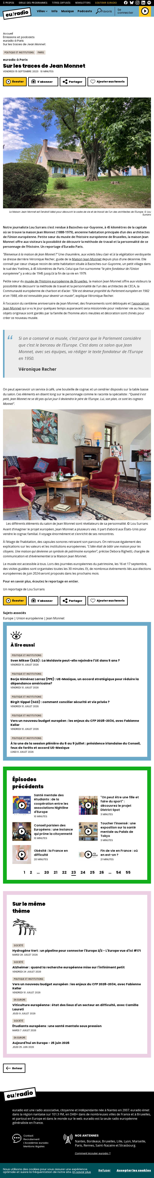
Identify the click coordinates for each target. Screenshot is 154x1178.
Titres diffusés (61, 2)
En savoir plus (81, 1171)
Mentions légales (34, 1146)
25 (92, 872)
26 (101, 872)
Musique (67, 11)
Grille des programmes (33, 2)
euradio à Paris (13, 41)
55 (128, 872)
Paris (41, 52)
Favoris (106, 11)
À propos (8, 2)
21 (55, 872)
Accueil (8, 33)
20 (46, 872)
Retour (17, 1068)
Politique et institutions (19, 52)
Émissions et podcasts (19, 37)
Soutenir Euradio (106, 2)
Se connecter (125, 11)
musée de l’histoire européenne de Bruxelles (56, 281)
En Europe (19, 999)
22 (64, 872)
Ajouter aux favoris (111, 81)
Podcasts (85, 11)
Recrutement (31, 1139)
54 (118, 872)
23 (73, 872)
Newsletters (83, 2)
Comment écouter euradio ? (93, 1153)
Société (18, 945)
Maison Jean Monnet (86, 259)
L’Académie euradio (35, 1143)
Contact (28, 1135)
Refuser (104, 1170)
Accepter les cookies (134, 1170)
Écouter (18, 81)
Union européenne (29, 618)
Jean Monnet (55, 618)
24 (83, 872)
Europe (8, 618)
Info (54, 11)
